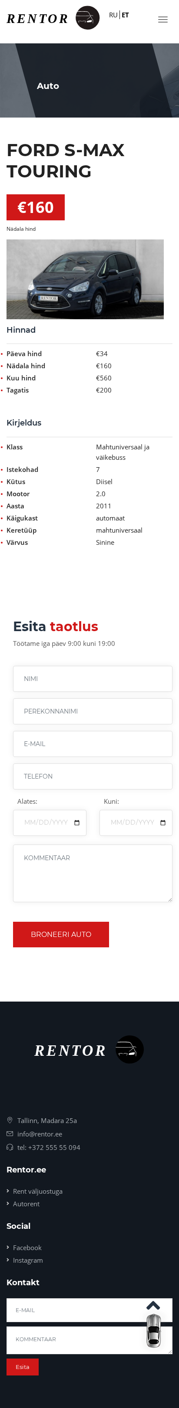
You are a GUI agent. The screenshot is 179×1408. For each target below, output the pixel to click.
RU (113, 14)
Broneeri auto (61, 934)
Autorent (26, 1203)
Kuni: (111, 801)
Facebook (27, 1247)
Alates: (27, 801)
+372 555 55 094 (54, 1147)
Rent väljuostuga (38, 1191)
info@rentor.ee (39, 1134)
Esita (23, 1366)
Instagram (28, 1260)
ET (125, 14)
